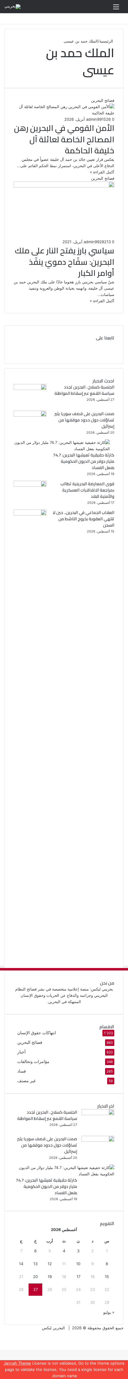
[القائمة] (116, 9)
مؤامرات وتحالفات (33, 1061)
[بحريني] (12, 6)
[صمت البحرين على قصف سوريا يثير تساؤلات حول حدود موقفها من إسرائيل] (30, 415)
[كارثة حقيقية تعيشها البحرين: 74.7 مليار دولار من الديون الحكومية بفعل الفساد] (62, 448)
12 (50, 1263)
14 (21, 1263)
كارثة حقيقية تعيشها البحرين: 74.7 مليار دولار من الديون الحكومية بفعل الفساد (83, 461)
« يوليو (108, 1312)
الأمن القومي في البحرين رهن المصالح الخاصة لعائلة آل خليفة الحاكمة (64, 139)
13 (35, 1263)
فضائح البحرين (29, 1042)
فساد (21, 1071)
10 (78, 1263)
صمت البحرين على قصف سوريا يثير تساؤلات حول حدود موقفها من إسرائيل (84, 420)
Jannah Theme (17, 1363)
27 (35, 1289)
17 (78, 1276)
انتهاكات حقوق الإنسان (36, 1032)
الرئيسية (106, 41)
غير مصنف (26, 1080)
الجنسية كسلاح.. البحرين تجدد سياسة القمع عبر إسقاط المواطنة (84, 390)
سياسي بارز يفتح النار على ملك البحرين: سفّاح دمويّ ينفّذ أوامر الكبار (64, 262)
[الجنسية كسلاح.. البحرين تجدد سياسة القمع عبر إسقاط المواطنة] (30, 388)
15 (107, 1276)
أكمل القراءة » (102, 172)
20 (35, 1276)
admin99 (94, 119)
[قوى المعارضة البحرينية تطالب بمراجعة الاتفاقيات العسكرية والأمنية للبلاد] (30, 485)
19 (50, 1276)
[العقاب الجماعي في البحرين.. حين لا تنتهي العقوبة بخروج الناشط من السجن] (30, 514)
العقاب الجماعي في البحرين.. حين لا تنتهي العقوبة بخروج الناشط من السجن (83, 519)
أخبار (21, 1052)
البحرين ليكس (53, 1327)
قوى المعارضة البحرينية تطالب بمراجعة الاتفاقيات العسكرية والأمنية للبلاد (87, 490)
